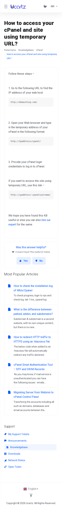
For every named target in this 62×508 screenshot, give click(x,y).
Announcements (17, 440)
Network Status (16, 460)
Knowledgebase (26, 50)
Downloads (14, 453)
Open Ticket (14, 466)
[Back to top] (31, 495)
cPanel (39, 50)
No (41, 260)
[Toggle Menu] (5, 6)
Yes (26, 260)
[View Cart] (45, 6)
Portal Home (10, 50)
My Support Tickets (18, 434)
